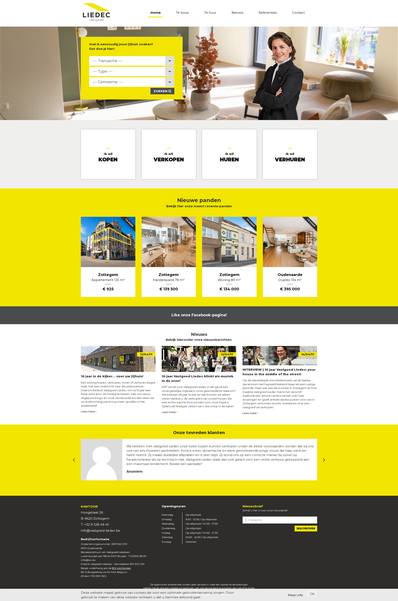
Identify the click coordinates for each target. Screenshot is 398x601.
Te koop (182, 13)
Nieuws (237, 13)
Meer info (295, 595)
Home (155, 13)
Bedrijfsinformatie (95, 539)
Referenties (267, 13)
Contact (298, 13)
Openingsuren (174, 506)
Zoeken (161, 91)
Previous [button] (74, 459)
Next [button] (324, 459)
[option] (199, 73)
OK (312, 594)
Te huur (210, 13)
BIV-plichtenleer (121, 568)
